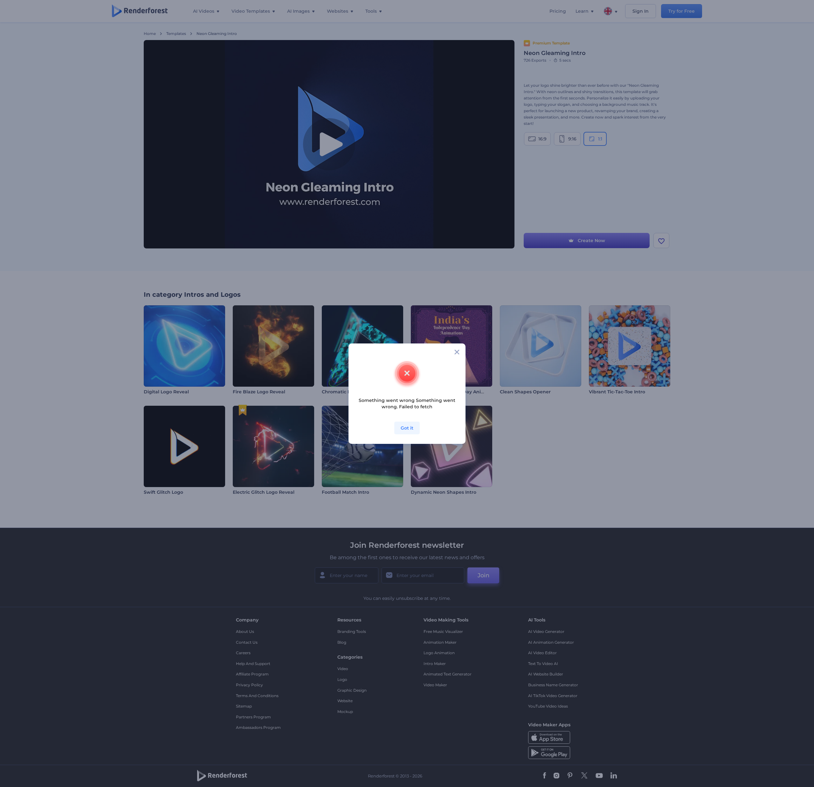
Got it (407, 428)
